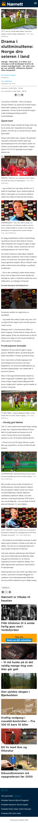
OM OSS (4, 790)
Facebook (17, 796)
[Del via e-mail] (22, 94)
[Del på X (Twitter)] (18, 94)
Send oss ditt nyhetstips (19, 640)
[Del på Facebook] (15, 94)
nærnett (6, 588)
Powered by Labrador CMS (19, 820)
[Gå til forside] (16, 4)
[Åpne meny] (35, 3)
